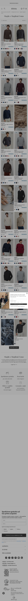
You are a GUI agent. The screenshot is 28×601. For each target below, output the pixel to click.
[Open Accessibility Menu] (3, 593)
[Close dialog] (27, 293)
